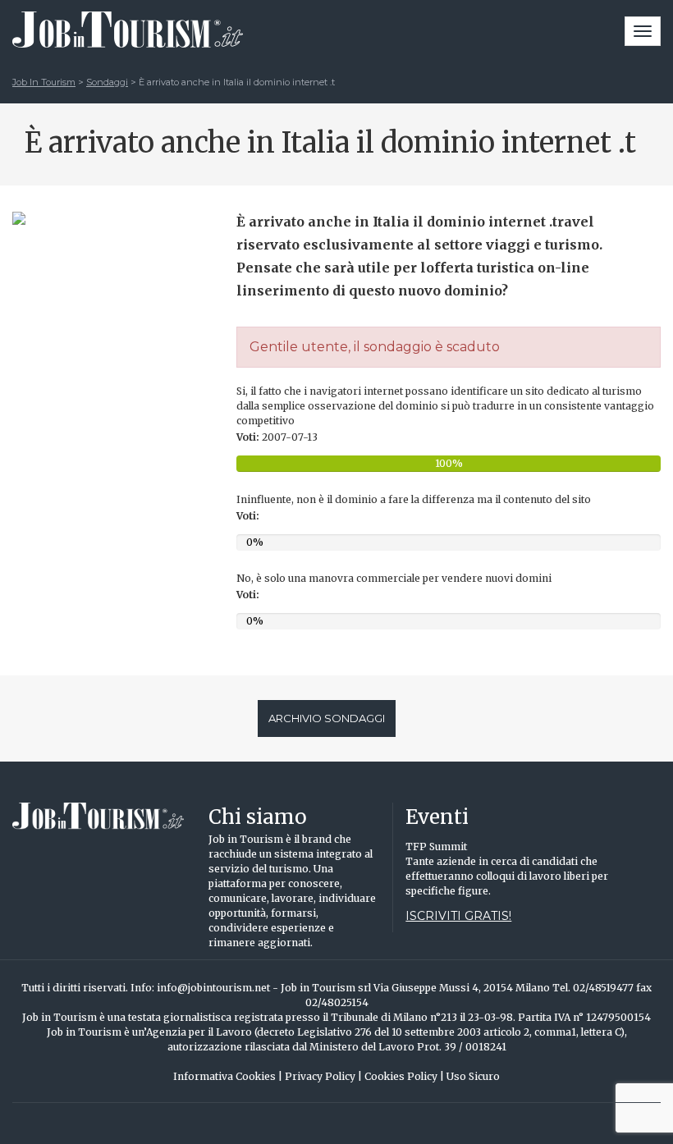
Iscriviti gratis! (458, 915)
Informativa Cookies (227, 1076)
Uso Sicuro (473, 1076)
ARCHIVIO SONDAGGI (326, 718)
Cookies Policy (404, 1076)
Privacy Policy (323, 1076)
